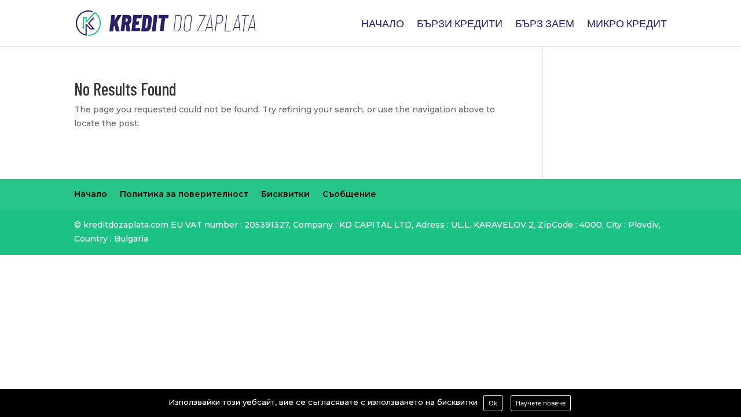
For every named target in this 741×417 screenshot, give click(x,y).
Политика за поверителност (184, 194)
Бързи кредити (459, 24)
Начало (382, 24)
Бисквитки (285, 194)
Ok (493, 402)
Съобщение (349, 194)
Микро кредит (627, 24)
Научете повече (541, 402)
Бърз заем (544, 24)
